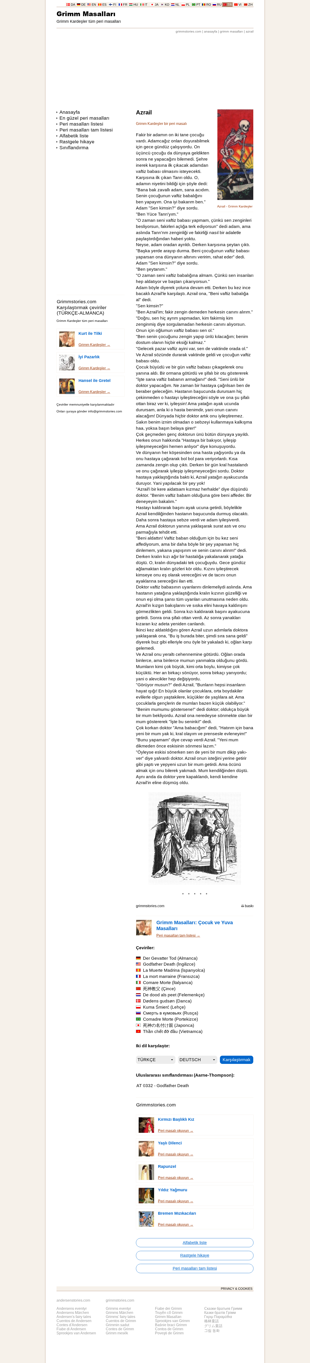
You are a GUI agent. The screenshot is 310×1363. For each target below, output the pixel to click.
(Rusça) (170, 1013)
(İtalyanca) (167, 982)
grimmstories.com (188, 31)
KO (167, 4)
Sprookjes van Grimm (172, 1321)
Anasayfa (69, 112)
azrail (249, 31)
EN (94, 4)
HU (135, 4)
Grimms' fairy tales (120, 1317)
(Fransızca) (171, 976)
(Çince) (159, 988)
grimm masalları (231, 31)
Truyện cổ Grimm (168, 1313)
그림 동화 (212, 1331)
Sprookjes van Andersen (76, 1333)
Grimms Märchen (119, 1313)
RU (219, 4)
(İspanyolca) (174, 970)
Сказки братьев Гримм (223, 1308)
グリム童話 (213, 1326)
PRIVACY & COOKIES (236, 1288)
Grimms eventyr (118, 1308)
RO (208, 4)
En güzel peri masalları (84, 118)
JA (156, 4)
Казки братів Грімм (220, 1313)
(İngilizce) (169, 964)
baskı (249, 906)
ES (104, 4)
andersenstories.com (73, 1300)
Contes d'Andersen (72, 1325)
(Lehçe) (164, 1007)
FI (114, 4)
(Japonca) (168, 1025)
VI (240, 4)
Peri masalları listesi (81, 123)
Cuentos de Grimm (121, 1321)
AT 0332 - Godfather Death (162, 1085)
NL (177, 4)
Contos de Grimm (169, 1329)
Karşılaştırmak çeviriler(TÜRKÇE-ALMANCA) (81, 310)
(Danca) (167, 1001)
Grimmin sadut (117, 1325)
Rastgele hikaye (76, 141)
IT (146, 4)
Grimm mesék (117, 1333)
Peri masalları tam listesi (86, 129)
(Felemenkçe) (173, 994)
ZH (250, 4)
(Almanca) (170, 958)
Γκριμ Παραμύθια (218, 1317)
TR (229, 4)
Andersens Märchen (73, 1313)
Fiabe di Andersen (71, 1329)
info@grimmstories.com (105, 411)
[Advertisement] (155, 69)
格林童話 (211, 1321)
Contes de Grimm (120, 1329)
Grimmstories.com (76, 301)
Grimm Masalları (86, 13)
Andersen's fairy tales (74, 1317)
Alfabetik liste (74, 135)
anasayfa (210, 31)
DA (73, 4)
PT (198, 4)
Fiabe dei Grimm (168, 1308)
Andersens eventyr (72, 1308)
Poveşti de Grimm (169, 1333)
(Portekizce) (170, 1019)
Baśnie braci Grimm (171, 1325)
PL (188, 4)
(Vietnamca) (172, 1031)
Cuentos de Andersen (74, 1321)
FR (125, 4)
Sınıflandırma (74, 147)
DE (83, 4)
